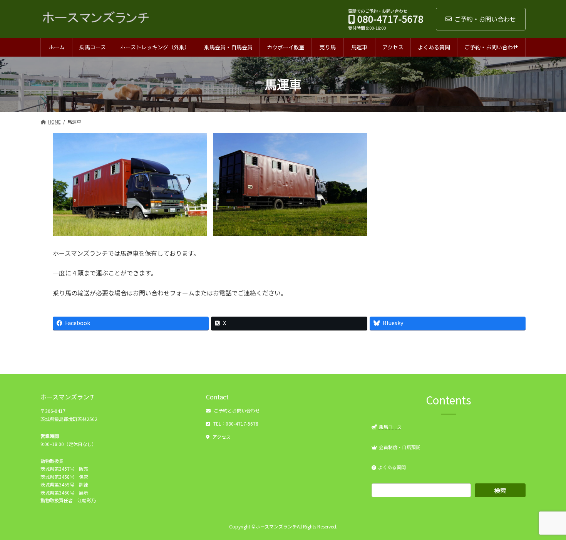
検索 (500, 490)
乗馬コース (390, 426)
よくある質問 (392, 467)
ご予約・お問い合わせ (485, 18)
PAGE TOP (546, 516)
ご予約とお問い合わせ (237, 411)
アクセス (222, 437)
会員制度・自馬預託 (399, 447)
